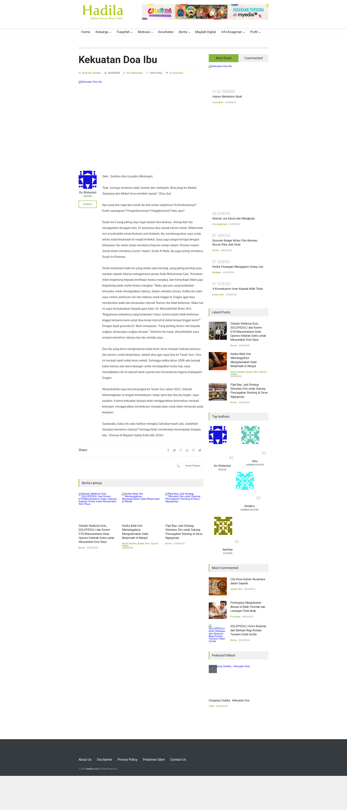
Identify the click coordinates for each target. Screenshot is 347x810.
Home (85, 32)
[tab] (224, 58)
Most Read (223, 58)
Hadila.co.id (92, 769)
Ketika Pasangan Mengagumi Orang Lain (237, 266)
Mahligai (216, 272)
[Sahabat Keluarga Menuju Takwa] (103, 16)
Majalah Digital (205, 32)
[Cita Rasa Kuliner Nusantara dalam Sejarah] (218, 586)
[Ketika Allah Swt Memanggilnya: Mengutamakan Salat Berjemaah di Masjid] (141, 506)
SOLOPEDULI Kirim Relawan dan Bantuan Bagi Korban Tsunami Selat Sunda (248, 630)
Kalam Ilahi (218, 294)
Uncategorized (219, 224)
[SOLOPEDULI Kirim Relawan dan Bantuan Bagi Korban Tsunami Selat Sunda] (218, 633)
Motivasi (144, 32)
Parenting (235, 616)
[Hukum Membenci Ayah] (238, 76)
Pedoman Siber (154, 759)
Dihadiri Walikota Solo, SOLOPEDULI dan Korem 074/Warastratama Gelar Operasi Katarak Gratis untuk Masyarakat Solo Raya (96, 534)
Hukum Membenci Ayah (227, 96)
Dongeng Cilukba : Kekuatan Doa (229, 700)
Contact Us (178, 759)
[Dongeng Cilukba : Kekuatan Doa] (229, 680)
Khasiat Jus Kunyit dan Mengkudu (233, 218)
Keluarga (102, 32)
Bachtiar (228, 549)
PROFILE (87, 204)
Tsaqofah (123, 32)
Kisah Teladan (93, 73)
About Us (85, 759)
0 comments (176, 73)
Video (212, 706)
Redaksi (249, 506)
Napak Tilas (144, 543)
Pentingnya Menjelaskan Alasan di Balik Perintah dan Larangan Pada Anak (247, 607)
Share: (83, 450)
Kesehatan (166, 32)
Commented (254, 58)
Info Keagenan (231, 32)
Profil (254, 32)
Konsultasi (217, 102)
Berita (183, 32)
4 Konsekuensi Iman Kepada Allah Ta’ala (237, 288)
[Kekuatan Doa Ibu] (141, 121)
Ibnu (255, 461)
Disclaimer (104, 759)
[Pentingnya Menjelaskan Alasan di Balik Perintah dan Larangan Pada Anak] (218, 610)
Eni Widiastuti (135, 73)
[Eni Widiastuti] (88, 180)
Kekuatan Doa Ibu (118, 59)
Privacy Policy (128, 759)
